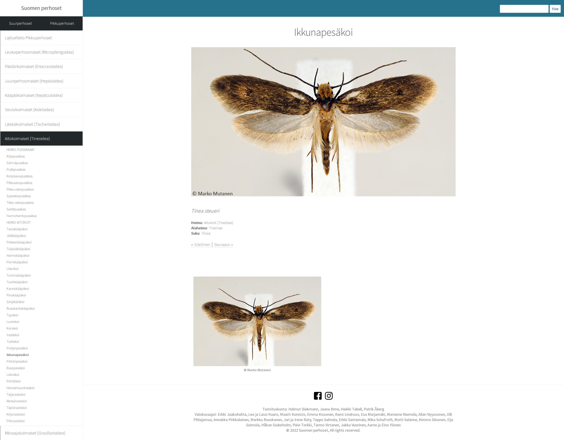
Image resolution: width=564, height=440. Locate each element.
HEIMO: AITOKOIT (19, 222)
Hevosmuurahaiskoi (20, 388)
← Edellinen (200, 244)
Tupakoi (12, 315)
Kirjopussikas (16, 156)
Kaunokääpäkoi (18, 288)
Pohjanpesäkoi (17, 348)
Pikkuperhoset (62, 23)
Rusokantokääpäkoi (21, 308)
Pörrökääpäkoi (17, 262)
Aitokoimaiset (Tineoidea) (27, 138)
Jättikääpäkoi (16, 235)
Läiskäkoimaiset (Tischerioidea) (32, 124)
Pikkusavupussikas (19, 182)
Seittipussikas (16, 209)
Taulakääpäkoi (17, 229)
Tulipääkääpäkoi (18, 249)
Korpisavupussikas (19, 176)
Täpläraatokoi (17, 407)
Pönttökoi (14, 381)
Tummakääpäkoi (19, 275)
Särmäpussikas (17, 163)
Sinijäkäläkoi (15, 302)
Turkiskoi (13, 341)
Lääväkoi (13, 374)
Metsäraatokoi (17, 401)
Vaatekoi (13, 335)
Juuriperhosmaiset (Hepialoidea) (34, 81)
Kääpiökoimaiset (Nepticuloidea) (34, 95)
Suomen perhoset (41, 7)
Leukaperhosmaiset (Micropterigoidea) (39, 52)
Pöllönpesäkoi (17, 361)
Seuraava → (223, 244)
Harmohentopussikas (22, 215)
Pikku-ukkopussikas (20, 189)
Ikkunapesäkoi (18, 354)
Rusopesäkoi (16, 368)
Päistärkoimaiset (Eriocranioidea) (34, 66)
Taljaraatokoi (16, 394)
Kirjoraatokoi (16, 414)
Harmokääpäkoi (18, 255)
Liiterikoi (13, 268)
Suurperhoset (20, 23)
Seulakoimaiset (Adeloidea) (29, 109)
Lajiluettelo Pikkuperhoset (28, 37)
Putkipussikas (16, 169)
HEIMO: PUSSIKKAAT (21, 149)
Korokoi (12, 328)
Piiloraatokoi (16, 421)
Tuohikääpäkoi (17, 282)
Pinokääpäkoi (16, 295)
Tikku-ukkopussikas (20, 202)
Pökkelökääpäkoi (19, 242)
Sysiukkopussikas (19, 196)
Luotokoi (13, 321)
